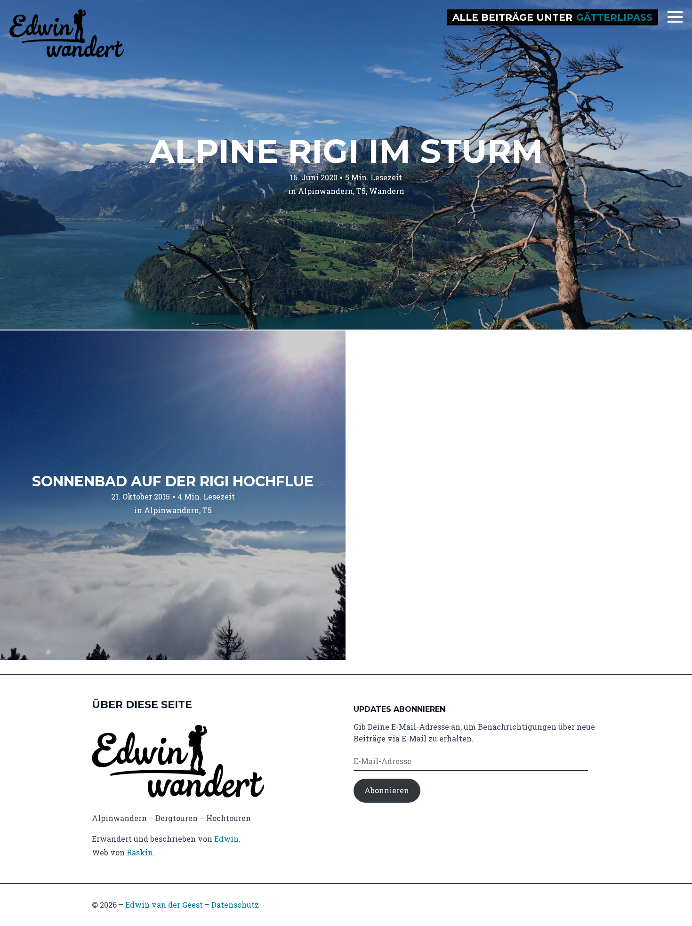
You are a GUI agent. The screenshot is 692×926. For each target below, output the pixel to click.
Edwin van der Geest (164, 905)
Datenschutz (235, 905)
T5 (361, 191)
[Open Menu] (675, 16)
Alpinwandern (325, 191)
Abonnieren (386, 790)
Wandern (386, 191)
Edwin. (227, 839)
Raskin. (141, 852)
